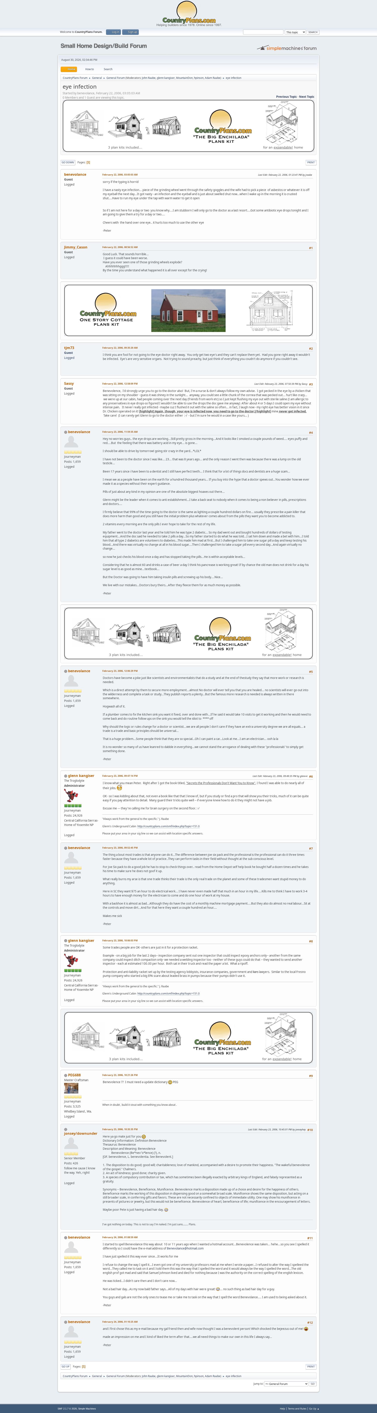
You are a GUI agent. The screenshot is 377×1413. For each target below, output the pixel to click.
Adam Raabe (212, 78)
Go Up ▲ (314, 1408)
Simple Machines (87, 1408)
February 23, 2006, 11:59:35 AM (120, 431)
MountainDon (184, 78)
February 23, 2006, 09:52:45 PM (120, 847)
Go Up (65, 1366)
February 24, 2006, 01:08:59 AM (120, 1237)
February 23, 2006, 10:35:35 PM (120, 1129)
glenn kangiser (166, 78)
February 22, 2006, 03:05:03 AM (120, 174)
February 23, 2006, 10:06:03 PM (120, 940)
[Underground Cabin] (66, 830)
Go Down (68, 162)
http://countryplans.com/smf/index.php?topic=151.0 (168, 826)
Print (311, 162)
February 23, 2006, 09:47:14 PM (120, 775)
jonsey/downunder (80, 1133)
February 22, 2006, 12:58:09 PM (120, 383)
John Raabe (149, 78)
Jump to (258, 1383)
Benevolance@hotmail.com (185, 1248)
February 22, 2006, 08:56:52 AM (120, 247)
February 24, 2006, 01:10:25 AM (120, 1321)
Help (282, 1408)
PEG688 (74, 1075)
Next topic (306, 97)
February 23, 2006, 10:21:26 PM (120, 1075)
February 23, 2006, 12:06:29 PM (120, 670)
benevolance (79, 431)
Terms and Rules (297, 1408)
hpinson (199, 78)
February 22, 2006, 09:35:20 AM (120, 347)
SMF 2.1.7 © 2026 (67, 1408)
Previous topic (286, 97)
